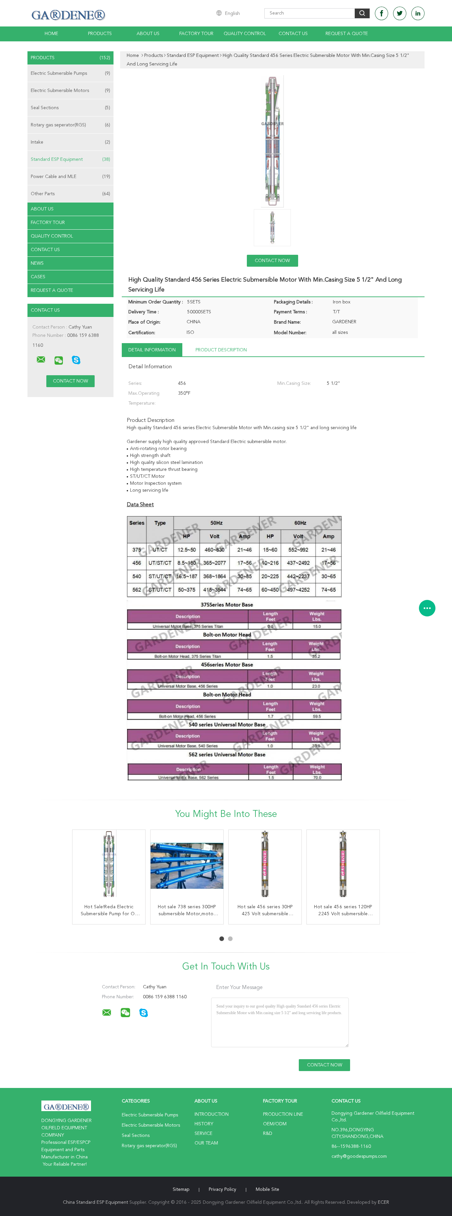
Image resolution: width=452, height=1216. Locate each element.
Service (203, 1133)
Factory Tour (196, 33)
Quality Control (245, 33)
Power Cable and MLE (70, 176)
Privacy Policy (222, 1189)
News (37, 263)
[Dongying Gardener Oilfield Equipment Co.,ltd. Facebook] (381, 13)
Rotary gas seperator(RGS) (70, 125)
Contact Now (272, 260)
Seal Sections (70, 108)
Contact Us (293, 33)
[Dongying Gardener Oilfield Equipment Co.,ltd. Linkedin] (418, 13)
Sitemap (181, 1189)
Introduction (212, 1114)
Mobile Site (267, 1189)
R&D (267, 1133)
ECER (383, 1202)
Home (51, 33)
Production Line (283, 1114)
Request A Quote (347, 33)
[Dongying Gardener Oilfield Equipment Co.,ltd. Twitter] (399, 13)
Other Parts (70, 194)
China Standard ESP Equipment (95, 1202)
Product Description (221, 350)
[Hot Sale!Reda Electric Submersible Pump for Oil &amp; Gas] (108, 866)
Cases (38, 277)
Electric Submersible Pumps (70, 73)
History (204, 1124)
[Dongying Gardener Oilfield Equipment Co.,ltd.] (41, 360)
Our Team (206, 1143)
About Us (148, 33)
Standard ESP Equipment (70, 159)
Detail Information (152, 350)
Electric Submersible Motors (70, 90)
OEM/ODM (275, 1124)
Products (100, 33)
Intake (70, 142)
